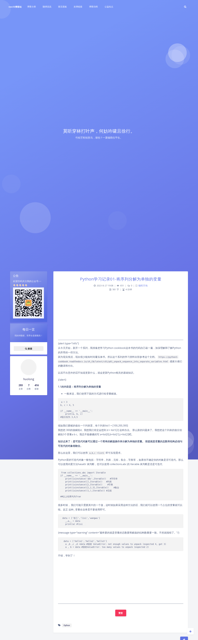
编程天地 (143, 285)
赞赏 (120, 612)
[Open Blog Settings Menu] (190, 631)
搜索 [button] (29, 348)
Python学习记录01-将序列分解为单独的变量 (120, 279)
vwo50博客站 (15, 6)
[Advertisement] (120, 318)
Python (67, 625)
